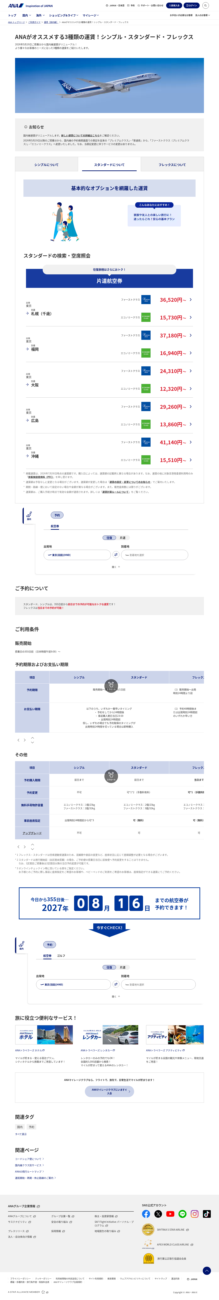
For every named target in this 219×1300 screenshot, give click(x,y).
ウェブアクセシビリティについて (135, 1279)
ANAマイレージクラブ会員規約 (68, 1282)
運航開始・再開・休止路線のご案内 (34, 1177)
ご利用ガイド (34, 22)
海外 (39, 15)
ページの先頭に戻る (207, 1271)
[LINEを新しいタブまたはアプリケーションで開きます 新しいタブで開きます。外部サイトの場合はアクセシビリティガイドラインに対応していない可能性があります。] (182, 1214)
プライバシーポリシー (20, 1279)
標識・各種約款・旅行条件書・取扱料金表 (29, 1282)
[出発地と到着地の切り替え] (116, 554)
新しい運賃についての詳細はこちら (80, 135)
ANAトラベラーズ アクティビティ (164, 1050)
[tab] (46, 164)
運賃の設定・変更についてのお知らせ (130, 482)
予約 (133, 5)
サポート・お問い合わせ (152, 5)
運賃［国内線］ (51, 22)
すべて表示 (21, 1134)
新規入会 (175, 5)
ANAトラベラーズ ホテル (28, 1050)
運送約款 (175, 1279)
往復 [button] (109, 538)
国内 (25, 15)
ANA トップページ (16, 22)
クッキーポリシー (43, 1279)
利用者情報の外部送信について (70, 1279)
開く (114, 566)
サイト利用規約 (96, 1279)
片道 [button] (122, 538)
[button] (205, 5)
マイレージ (89, 15)
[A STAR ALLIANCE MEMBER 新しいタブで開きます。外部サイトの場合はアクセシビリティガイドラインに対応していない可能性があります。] (28, 1292)
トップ (12, 15)
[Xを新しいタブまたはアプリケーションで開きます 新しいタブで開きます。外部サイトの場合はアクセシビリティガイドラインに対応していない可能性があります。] (158, 1214)
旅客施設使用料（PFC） (40, 477)
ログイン (193, 5)
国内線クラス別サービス (28, 1165)
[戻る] (47, 515)
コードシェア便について (28, 1159)
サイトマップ (161, 1279)
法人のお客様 (201, 15)
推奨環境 (111, 1279)
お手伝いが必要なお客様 (181, 15)
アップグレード (32, 833)
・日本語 (117, 5)
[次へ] (67, 515)
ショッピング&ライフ (62, 15)
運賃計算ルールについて (115, 492)
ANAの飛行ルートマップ (28, 1171)
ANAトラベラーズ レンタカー (96, 1050)
